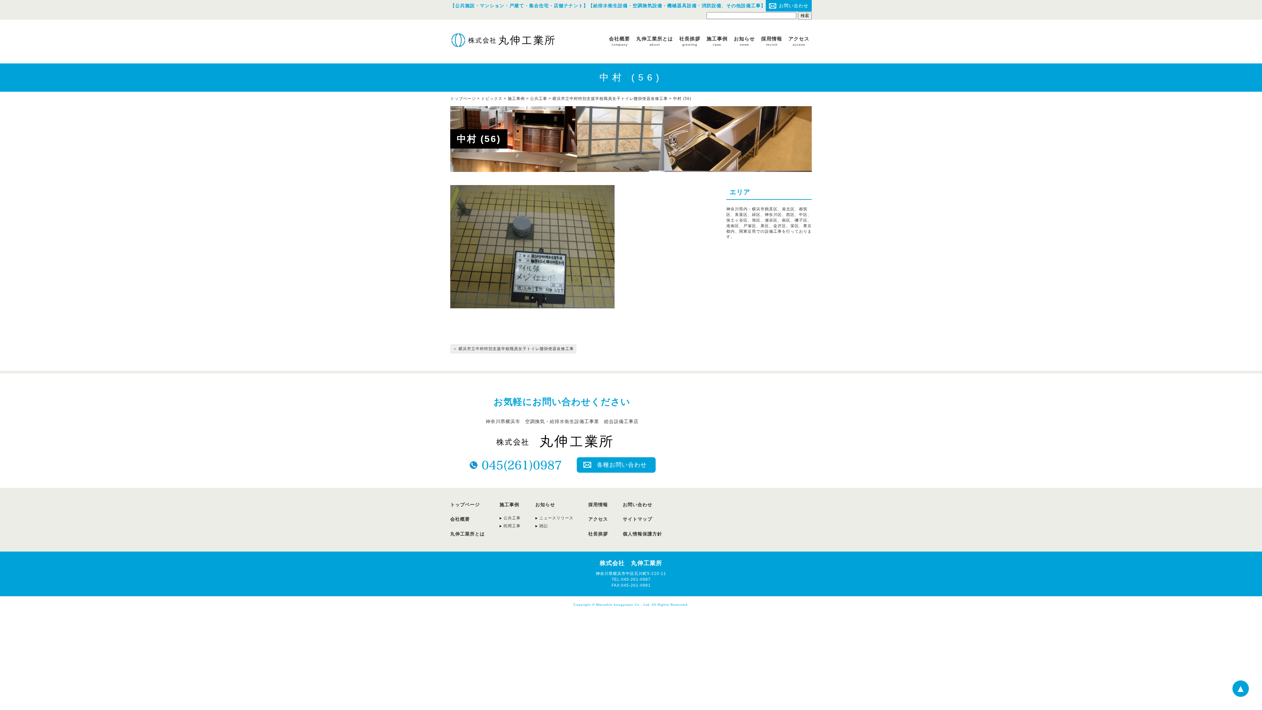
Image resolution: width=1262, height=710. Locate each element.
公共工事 (538, 98)
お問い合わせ (793, 5)
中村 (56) (682, 98)
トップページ (465, 504)
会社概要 (619, 41)
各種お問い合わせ (622, 465)
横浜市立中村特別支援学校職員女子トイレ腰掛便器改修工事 (610, 98)
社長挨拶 (689, 41)
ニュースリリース (556, 518)
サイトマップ (637, 519)
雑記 (543, 526)
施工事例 (717, 41)
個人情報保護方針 (642, 533)
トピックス (491, 98)
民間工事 (512, 526)
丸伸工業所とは (654, 41)
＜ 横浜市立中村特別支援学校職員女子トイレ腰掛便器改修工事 (513, 348)
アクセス (798, 41)
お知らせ (744, 41)
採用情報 (771, 41)
